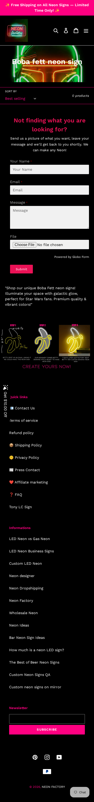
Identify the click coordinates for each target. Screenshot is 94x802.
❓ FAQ (15, 494)
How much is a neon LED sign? (36, 650)
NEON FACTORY (53, 786)
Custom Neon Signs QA (29, 674)
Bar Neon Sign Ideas (27, 637)
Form (85, 257)
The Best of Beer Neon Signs (34, 662)
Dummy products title (38, 4)
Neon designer (22, 576)
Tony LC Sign (20, 507)
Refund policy (21, 433)
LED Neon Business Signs (31, 551)
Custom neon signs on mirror (35, 687)
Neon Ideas (19, 625)
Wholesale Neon (23, 613)
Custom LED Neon (25, 563)
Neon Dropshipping (26, 588)
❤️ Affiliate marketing (28, 482)
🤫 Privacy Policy (24, 457)
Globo (76, 257)
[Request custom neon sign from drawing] (47, 369)
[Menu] (86, 30)
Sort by (11, 91)
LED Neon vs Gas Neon (29, 539)
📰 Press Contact (24, 470)
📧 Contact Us (22, 408)
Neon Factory (21, 600)
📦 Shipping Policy (25, 445)
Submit (21, 269)
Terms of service (23, 420)
